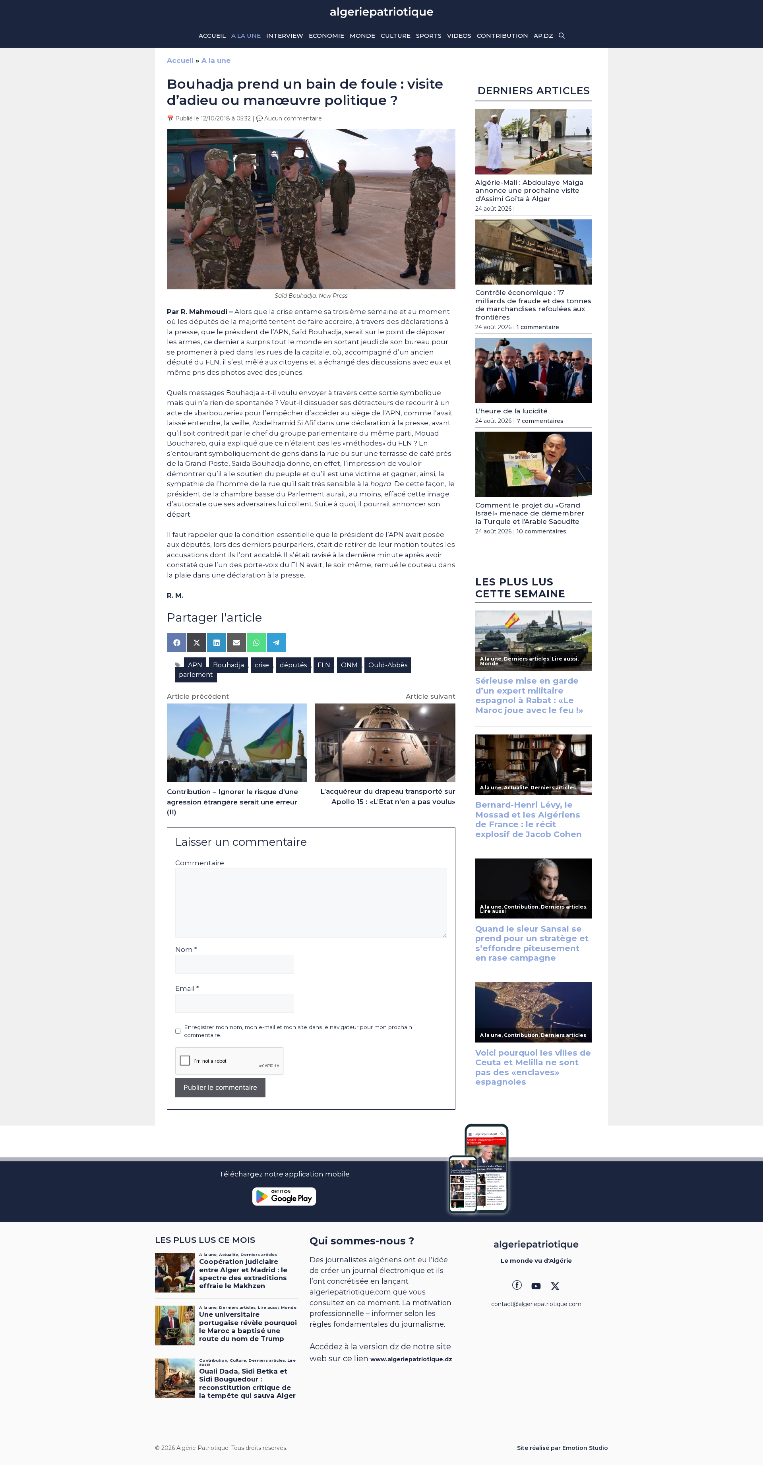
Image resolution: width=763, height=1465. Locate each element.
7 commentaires (540, 420)
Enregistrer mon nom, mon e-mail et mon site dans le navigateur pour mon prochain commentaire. (298, 1031)
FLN (324, 665)
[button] (561, 36)
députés (293, 665)
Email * (187, 988)
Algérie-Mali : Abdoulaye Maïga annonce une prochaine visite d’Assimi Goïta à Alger (529, 190)
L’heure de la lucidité (511, 411)
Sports (429, 35)
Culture (396, 35)
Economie (326, 35)
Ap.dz (543, 35)
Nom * (186, 949)
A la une (246, 35)
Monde (362, 35)
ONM (349, 665)
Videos (459, 35)
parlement (196, 674)
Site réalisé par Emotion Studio (562, 1447)
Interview (284, 35)
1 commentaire (538, 327)
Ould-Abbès (387, 665)
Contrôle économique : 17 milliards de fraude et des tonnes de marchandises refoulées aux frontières (533, 305)
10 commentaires (541, 531)
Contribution (502, 35)
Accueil (212, 35)
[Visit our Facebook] (517, 1286)
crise (262, 665)
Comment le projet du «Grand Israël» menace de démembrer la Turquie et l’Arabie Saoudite (530, 513)
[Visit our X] (555, 1286)
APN (195, 665)
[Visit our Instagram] (536, 1286)
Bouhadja (228, 665)
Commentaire (199, 863)
